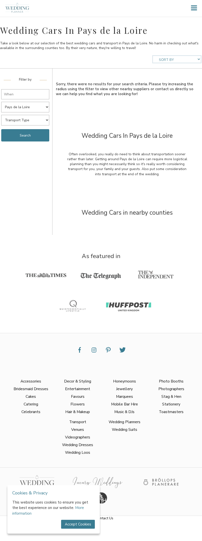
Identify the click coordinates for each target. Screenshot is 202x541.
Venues (77, 429)
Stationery (171, 404)
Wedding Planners (124, 421)
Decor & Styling (77, 381)
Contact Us (104, 518)
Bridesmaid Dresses (31, 388)
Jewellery (124, 388)
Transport (77, 421)
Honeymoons (124, 381)
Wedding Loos (77, 452)
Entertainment (77, 388)
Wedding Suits (124, 429)
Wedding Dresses (77, 444)
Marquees (124, 396)
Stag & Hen (171, 396)
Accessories (30, 381)
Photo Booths (171, 381)
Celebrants (30, 411)
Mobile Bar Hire (124, 404)
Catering (31, 404)
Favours (77, 396)
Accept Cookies (78, 524)
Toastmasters (171, 411)
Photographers (171, 388)
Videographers (77, 437)
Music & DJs (124, 411)
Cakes (31, 396)
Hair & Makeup (77, 411)
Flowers (77, 404)
